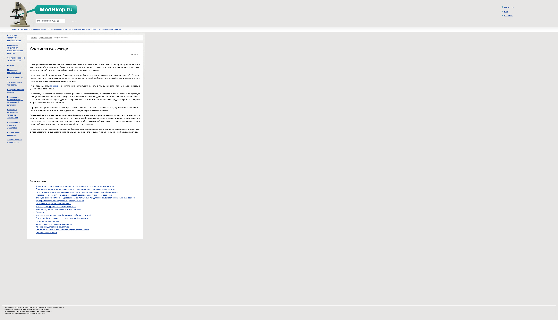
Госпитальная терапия (57, 29)
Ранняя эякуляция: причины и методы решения (59, 209)
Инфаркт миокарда (15, 78)
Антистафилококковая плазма (33, 29)
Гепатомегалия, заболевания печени (53, 203)
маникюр (53, 86)
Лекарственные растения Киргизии (106, 29)
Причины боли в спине (46, 232)
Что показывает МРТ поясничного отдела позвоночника (62, 230)
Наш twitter (508, 16)
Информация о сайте (43, 311)
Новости (15, 29)
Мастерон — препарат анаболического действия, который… (65, 215)
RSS (506, 12)
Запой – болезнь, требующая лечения (54, 224)
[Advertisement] (54, 155)
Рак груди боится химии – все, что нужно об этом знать (62, 218)
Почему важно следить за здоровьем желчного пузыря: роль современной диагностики (77, 192)
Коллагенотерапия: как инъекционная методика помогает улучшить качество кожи (75, 186)
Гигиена (10, 65)
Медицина (18, 313)
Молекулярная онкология (79, 29)
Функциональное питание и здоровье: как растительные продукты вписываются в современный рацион (85, 198)
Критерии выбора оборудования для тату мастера (60, 200)
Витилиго (40, 212)
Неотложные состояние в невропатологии (14, 38)
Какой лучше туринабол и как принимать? (56, 206)
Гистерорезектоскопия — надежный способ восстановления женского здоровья (74, 195)
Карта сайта (509, 7)
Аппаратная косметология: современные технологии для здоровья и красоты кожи (75, 189)
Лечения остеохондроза (47, 221)
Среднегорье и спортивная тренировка (13, 125)
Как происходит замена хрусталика (52, 227)
